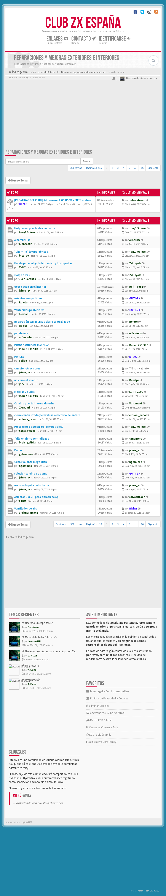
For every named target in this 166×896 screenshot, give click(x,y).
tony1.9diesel (27, 232)
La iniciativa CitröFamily (101, 742)
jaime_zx (24, 290)
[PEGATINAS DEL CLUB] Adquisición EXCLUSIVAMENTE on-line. (53, 200)
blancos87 (25, 244)
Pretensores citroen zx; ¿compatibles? (38, 427)
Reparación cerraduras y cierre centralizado (42, 321)
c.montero (135, 438)
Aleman (23, 314)
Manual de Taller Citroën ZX (40, 637)
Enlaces (55, 38)
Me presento (31, 665)
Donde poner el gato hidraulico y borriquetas (43, 263)
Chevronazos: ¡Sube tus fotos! (106, 713)
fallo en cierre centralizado (31, 438)
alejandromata (28, 512)
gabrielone (26, 454)
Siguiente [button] (153, 167)
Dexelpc (134, 380)
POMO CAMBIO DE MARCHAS (31, 345)
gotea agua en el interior (30, 287)
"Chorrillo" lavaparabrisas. (31, 252)
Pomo (18, 450)
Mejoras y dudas (24, 392)
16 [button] (142, 167)
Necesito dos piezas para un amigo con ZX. (50, 651)
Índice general (19, 72)
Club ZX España (83, 23)
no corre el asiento (26, 380)
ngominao (25, 466)
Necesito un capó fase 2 (38, 623)
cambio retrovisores (27, 368)
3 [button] (118, 167)
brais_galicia (27, 442)
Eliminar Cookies (98, 706)
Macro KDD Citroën (100, 720)
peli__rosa (136, 287)
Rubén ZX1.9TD (28, 349)
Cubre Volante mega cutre (31, 462)
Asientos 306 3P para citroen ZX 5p (36, 497)
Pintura (19, 357)
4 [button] (123, 167)
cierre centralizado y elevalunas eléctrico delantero (47, 415)
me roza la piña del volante (31, 485)
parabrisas (21, 333)
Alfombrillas (22, 240)
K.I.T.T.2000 (136, 392)
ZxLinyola (135, 263)
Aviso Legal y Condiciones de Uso (109, 691)
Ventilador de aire (25, 508)
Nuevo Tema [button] (19, 180)
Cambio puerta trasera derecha (34, 403)
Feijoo (23, 361)
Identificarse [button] (113, 38)
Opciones (61, 524)
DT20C (23, 204)
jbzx (21, 384)
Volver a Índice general (20, 537)
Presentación (32, 680)
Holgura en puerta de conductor (34, 228)
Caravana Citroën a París (103, 727)
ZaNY (22, 267)
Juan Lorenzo (27, 279)
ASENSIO (134, 240)
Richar (133, 508)
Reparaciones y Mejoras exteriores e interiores (48, 152)
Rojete (23, 302)
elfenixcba (25, 337)
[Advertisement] (83, 115)
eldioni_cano (27, 419)
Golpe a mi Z (22, 275)
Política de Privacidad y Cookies (108, 698)
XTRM (22, 501)
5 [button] (129, 167)
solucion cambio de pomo (30, 473)
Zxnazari (24, 407)
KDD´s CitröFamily (100, 735)
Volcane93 (135, 403)
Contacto (81, 38)
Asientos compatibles (28, 298)
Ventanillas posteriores (29, 310)
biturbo (24, 255)
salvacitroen (137, 200)
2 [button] (112, 167)
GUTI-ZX (134, 298)
